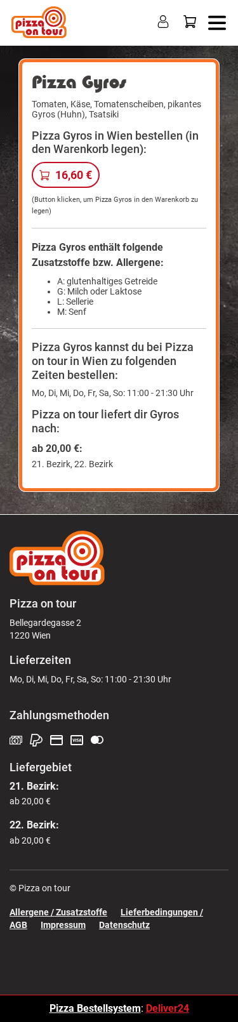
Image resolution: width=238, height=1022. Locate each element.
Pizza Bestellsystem (95, 1008)
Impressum (63, 925)
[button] (214, 22)
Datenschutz (124, 925)
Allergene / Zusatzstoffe (58, 912)
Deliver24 (167, 1008)
